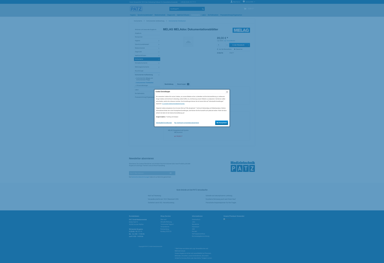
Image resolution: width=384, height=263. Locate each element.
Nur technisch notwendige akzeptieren (186, 123)
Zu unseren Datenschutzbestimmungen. (173, 103)
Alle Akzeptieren (221, 123)
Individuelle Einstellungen (164, 123)
